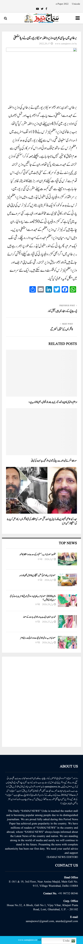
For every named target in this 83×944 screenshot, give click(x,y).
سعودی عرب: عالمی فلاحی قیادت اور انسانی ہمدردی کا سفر (38, 638)
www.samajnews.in (64, 43)
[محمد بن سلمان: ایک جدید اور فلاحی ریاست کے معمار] (67, 621)
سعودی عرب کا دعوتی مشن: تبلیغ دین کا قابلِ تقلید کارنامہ (37, 575)
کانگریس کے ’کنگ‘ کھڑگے (61, 329)
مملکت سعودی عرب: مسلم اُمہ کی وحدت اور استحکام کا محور (37, 554)
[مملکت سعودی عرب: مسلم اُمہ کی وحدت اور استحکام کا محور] (67, 559)
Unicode (76, 4)
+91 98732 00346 (68, 893)
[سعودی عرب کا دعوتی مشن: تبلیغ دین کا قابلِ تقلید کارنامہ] (67, 580)
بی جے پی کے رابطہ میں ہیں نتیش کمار (62, 311)
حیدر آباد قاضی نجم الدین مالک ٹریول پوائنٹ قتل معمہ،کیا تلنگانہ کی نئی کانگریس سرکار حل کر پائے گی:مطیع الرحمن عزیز (42, 521)
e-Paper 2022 (62, 4)
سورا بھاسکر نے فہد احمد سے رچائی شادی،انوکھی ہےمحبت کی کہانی (54, 461)
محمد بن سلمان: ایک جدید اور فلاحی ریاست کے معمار (39, 617)
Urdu (66, 941)
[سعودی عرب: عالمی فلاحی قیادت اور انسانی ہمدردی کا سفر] (67, 642)
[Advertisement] (41, 702)
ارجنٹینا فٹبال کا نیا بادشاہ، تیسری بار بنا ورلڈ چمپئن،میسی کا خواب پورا (53, 402)
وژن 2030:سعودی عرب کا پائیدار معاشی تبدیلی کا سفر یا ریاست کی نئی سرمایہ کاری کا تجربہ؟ (33, 598)
